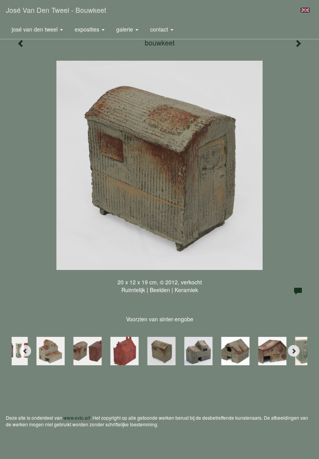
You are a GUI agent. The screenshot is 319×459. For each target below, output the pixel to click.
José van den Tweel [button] (35, 29)
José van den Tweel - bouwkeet (56, 10)
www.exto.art (76, 417)
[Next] (294, 351)
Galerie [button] (125, 29)
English (305, 10)
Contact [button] (160, 29)
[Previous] (25, 351)
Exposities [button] (88, 29)
